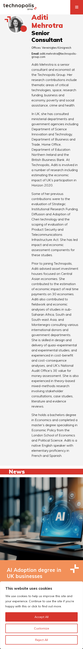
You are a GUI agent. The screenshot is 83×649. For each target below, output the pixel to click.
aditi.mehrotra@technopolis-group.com (54, 55)
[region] (41, 615)
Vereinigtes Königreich (56, 47)
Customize (41, 628)
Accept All (41, 617)
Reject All (41, 640)
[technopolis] (19, 9)
